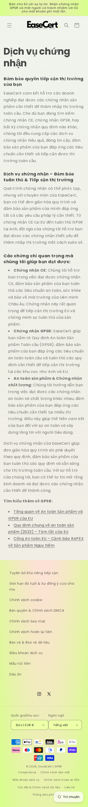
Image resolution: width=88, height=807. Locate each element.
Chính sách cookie (25, 600)
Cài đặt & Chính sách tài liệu (39, 787)
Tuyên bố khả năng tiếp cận (33, 573)
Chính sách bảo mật (27, 621)
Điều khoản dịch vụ (26, 653)
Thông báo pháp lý (46, 794)
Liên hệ (70, 787)
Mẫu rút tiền (20, 663)
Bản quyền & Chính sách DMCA (36, 610)
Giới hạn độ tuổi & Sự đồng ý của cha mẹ (41, 586)
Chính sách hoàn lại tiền (30, 631)
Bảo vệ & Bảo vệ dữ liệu (29, 642)
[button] (9, 25)
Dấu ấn (15, 674)
